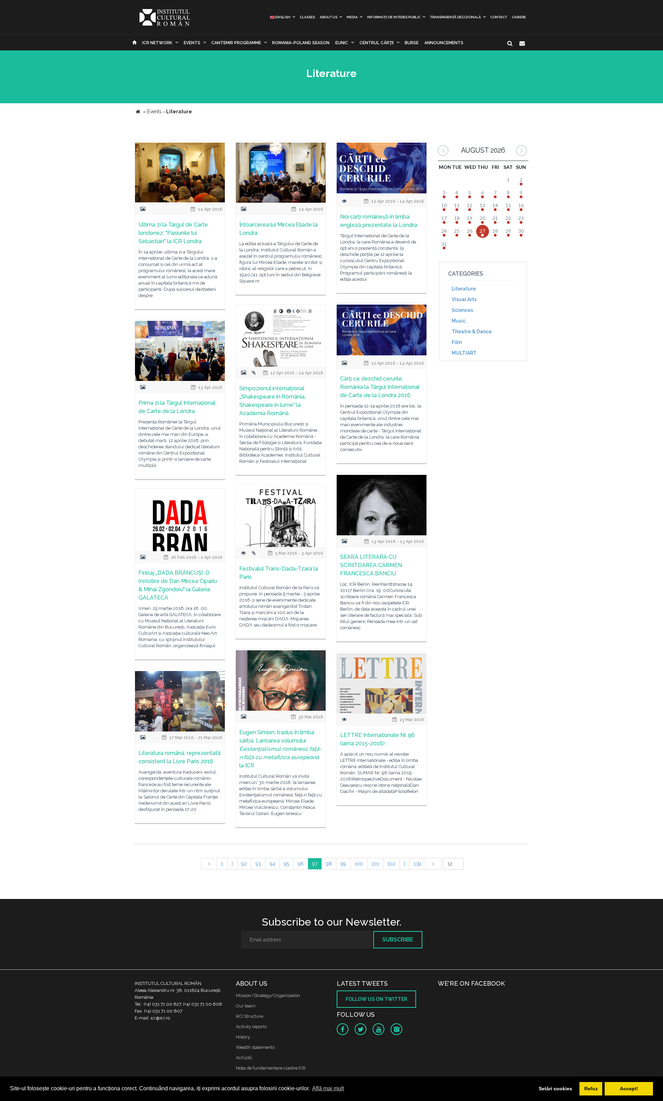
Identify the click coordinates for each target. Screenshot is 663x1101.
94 (272, 864)
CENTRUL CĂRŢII (376, 42)
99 (343, 864)
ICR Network (157, 42)
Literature (464, 288)
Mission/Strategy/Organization (268, 995)
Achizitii (244, 1057)
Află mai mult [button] (328, 1088)
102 (391, 864)
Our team (246, 1005)
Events (192, 42)
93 (258, 864)
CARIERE (519, 17)
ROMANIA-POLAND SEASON (300, 42)
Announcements (443, 42)
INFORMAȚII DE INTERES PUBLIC (394, 17)
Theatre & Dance (472, 331)
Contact (498, 17)
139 (417, 864)
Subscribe (397, 939)
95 (286, 864)
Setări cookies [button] (555, 1088)
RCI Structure (249, 1016)
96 (301, 864)
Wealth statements (255, 1047)
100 (359, 864)
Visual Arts (464, 299)
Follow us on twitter (376, 999)
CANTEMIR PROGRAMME (236, 42)
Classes (307, 17)
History (243, 1037)
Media (352, 17)
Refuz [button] (591, 1088)
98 (329, 864)
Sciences (462, 310)
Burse (412, 42)
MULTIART (464, 353)
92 (244, 864)
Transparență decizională (455, 17)
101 (375, 864)
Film (457, 342)
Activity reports (251, 1026)
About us (328, 17)
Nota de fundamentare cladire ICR (271, 1068)
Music (458, 321)
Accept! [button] (629, 1088)
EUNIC (341, 42)
